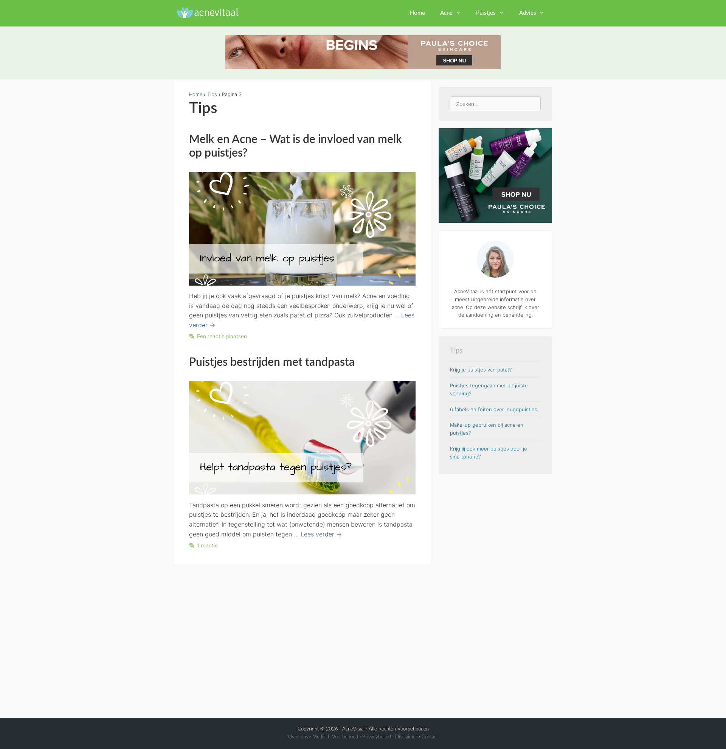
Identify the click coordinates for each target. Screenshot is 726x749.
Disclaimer (406, 737)
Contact (430, 737)
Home (417, 13)
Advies (527, 13)
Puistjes (486, 13)
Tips (212, 94)
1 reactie (207, 545)
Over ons (298, 737)
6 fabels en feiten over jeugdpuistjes (493, 409)
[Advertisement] (495, 595)
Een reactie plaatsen (222, 336)
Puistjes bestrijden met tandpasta (272, 362)
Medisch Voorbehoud (335, 737)
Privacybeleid (376, 737)
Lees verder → (321, 534)
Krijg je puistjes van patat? (481, 370)
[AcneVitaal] (206, 11)
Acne (446, 13)
